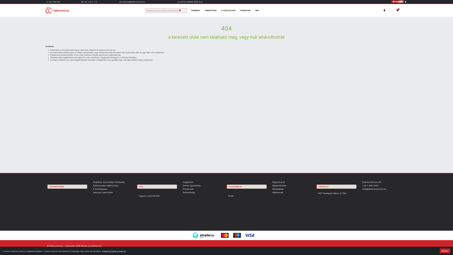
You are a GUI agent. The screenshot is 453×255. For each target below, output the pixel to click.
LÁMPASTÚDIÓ (211, 10)
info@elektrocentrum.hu (374, 189)
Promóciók (398, 1)
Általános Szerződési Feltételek (109, 182)
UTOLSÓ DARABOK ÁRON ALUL (191, 2)
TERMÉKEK (195, 10)
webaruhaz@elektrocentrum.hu (133, 2)
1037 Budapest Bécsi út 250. (332, 193)
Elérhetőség (189, 192)
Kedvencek (278, 192)
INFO (257, 10)
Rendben (445, 251)
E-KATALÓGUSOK (228, 10)
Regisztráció (279, 182)
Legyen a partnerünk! (149, 196)
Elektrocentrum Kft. (372, 182)
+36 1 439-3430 (54, 2)
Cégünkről (188, 182)
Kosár (231, 196)
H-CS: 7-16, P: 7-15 (89, 2)
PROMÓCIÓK (245, 10)
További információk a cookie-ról (114, 251)
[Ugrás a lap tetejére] (445, 240)
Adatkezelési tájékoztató (105, 186)
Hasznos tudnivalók (103, 192)
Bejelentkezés (279, 186)
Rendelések (278, 189)
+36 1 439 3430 (370, 186)
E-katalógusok (100, 189)
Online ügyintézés (192, 186)
